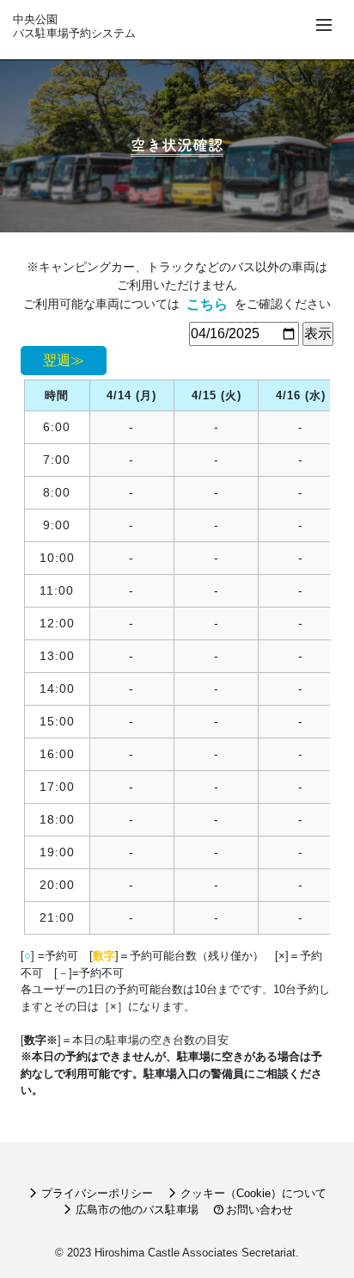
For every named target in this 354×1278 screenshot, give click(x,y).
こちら (207, 304)
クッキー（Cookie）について (247, 1193)
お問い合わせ (252, 1209)
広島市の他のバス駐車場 (130, 1209)
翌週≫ (63, 360)
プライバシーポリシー (90, 1193)
